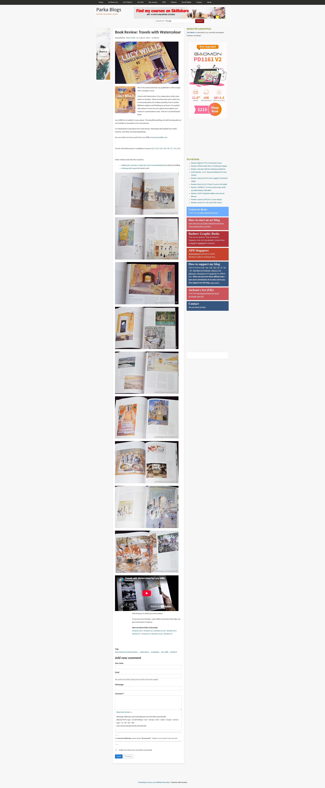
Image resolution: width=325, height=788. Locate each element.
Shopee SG (201, 274)
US (153, 149)
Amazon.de (171, 631)
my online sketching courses (207, 213)
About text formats (123, 712)
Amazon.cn (168, 634)
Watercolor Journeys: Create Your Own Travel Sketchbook (143, 165)
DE (165, 149)
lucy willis (164, 652)
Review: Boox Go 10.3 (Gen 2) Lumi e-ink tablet (209, 184)
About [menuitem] (209, 2)
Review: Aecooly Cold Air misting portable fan (208, 169)
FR (168, 149)
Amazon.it (146, 634)
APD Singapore (194, 254)
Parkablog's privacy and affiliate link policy (154, 782)
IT (171, 149)
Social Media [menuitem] (186, 2)
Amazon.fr (136, 634)
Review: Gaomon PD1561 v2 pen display (206, 200)
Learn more (214, 283)
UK (161, 149)
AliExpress (192, 274)
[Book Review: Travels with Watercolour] (146, 63)
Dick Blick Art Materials (201, 271)
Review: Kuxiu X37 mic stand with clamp (206, 203)
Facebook (201, 243)
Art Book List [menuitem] (113, 2)
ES (225, 268)
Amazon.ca (148, 631)
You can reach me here (197, 307)
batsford (173, 652)
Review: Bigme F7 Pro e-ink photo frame (206, 163)
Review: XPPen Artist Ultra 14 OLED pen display (209, 166)
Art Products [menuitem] (127, 2)
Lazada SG (213, 274)
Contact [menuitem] (199, 2)
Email (117, 673)
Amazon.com (137, 631)
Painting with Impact (129, 168)
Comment (119, 694)
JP (175, 149)
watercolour (144, 652)
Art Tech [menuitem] (140, 2)
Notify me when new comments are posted (135, 750)
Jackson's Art (216, 271)
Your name (119, 663)
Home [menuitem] (101, 2)
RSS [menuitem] (164, 2)
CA (157, 149)
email (193, 243)
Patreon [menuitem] (174, 2)
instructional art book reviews (126, 652)
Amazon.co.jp (156, 634)
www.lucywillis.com (159, 137)
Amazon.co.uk (159, 631)
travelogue (155, 652)
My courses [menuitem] (153, 2)
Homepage (119, 685)
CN (178, 149)
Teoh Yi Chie (130, 38)
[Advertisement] (206, 136)
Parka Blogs (108, 10)
